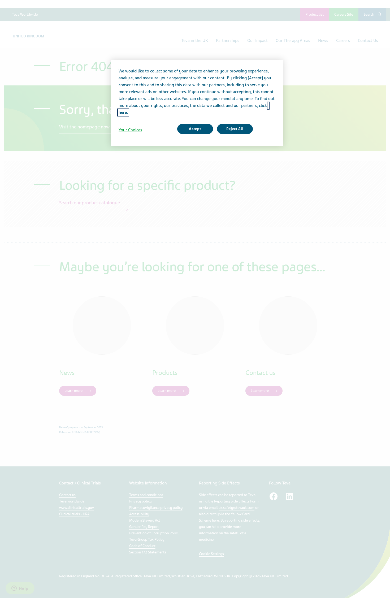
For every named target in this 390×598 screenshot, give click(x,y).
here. (123, 112)
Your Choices (130, 130)
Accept (195, 129)
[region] (197, 103)
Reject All (235, 129)
